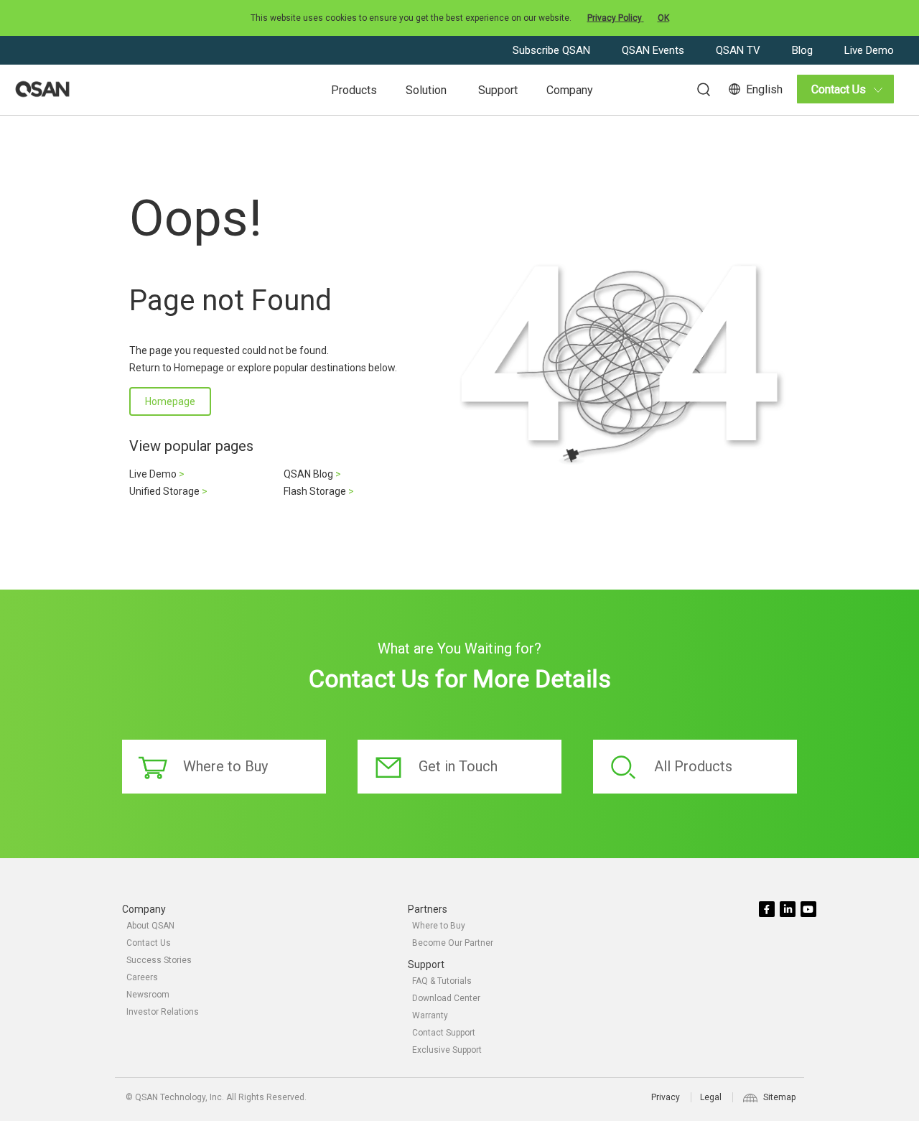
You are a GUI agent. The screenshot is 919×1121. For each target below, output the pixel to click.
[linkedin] (789, 910)
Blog (804, 50)
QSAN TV (739, 50)
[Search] (697, 87)
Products (354, 90)
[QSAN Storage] (42, 90)
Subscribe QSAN (553, 50)
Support (498, 90)
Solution (426, 90)
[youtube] (809, 910)
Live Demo (869, 50)
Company (569, 90)
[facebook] (768, 910)
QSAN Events (654, 50)
